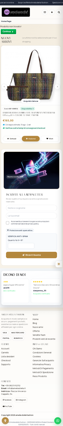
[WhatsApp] (57, 420)
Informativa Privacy (42, 364)
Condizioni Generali (42, 352)
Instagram (21, 400)
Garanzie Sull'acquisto (43, 360)
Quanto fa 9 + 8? (15, 240)
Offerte (36, 331)
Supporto (5, 364)
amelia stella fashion (24, 415)
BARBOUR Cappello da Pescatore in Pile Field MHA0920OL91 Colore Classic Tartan (25, 119)
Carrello (5, 352)
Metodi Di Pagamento (43, 368)
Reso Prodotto (40, 376)
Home (36, 319)
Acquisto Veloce (30, 101)
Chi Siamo (37, 348)
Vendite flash (39, 335)
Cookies (37, 356)
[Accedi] (52, 12)
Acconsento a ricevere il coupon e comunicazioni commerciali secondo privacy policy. (30, 222)
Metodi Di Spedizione (43, 372)
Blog (35, 323)
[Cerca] (59, 12)
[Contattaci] (5, 420)
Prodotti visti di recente (44, 338)
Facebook (7, 400)
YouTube (8, 406)
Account (5, 348)
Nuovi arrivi (38, 327)
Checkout (6, 360)
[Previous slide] (4, 86)
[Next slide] (57, 86)
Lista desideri (7, 356)
